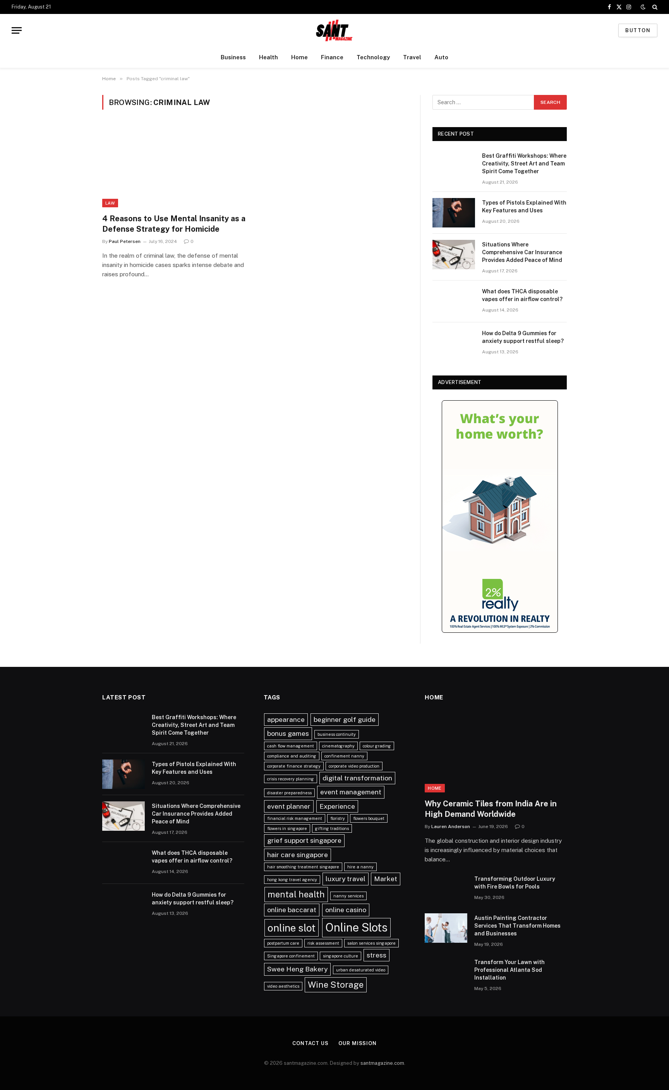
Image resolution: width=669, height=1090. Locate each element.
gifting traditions (332, 828)
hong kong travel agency (292, 879)
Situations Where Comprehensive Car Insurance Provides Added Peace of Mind (522, 252)
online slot (292, 928)
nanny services (348, 896)
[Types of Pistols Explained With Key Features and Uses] (453, 212)
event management (350, 792)
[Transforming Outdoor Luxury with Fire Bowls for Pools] (446, 889)
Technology (373, 57)
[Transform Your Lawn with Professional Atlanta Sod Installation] (446, 972)
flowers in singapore (287, 828)
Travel (412, 57)
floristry (337, 818)
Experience (337, 806)
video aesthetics (283, 986)
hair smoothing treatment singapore (303, 866)
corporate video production (354, 766)
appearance (286, 719)
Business (233, 57)
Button (637, 30)
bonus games (288, 733)
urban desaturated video (360, 970)
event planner (288, 806)
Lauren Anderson (450, 826)
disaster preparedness (289, 792)
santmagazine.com (382, 1063)
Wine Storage (336, 985)
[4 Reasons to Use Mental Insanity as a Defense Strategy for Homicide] (175, 166)
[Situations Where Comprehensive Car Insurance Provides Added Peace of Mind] (453, 254)
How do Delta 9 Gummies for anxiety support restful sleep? (523, 337)
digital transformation (357, 778)
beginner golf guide (345, 719)
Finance (332, 57)
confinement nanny (344, 756)
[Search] (654, 7)
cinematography (338, 746)
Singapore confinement (291, 956)
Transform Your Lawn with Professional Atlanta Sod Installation (509, 970)
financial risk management (294, 818)
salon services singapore (371, 943)
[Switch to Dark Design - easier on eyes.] (643, 7)
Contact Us (310, 1043)
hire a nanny (360, 866)
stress (376, 955)
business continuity (336, 734)
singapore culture (340, 956)
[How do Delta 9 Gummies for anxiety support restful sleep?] (453, 343)
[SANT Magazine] (334, 30)
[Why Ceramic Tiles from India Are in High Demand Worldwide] (496, 752)
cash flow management (290, 746)
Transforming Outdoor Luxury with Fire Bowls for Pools (514, 883)
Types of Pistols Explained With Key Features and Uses (524, 207)
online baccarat (291, 910)
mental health (296, 894)
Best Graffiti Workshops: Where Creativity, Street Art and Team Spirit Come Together (524, 163)
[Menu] (17, 30)
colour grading (377, 746)
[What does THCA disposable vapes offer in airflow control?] (453, 301)
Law (110, 203)
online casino (345, 910)
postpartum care (283, 943)
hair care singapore (297, 855)
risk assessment (323, 943)
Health (268, 57)
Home (299, 57)
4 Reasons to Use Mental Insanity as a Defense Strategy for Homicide (173, 224)
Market (385, 879)
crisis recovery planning (290, 779)
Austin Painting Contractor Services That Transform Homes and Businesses (517, 926)
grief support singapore (304, 840)
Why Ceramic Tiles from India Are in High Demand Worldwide (491, 809)
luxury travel (345, 879)
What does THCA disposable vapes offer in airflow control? (522, 295)
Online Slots (356, 927)
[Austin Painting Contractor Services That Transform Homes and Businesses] (446, 928)
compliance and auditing (291, 756)
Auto (441, 57)
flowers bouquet (368, 818)
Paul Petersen (125, 241)
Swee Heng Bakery (297, 969)
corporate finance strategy (294, 766)
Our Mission (357, 1043)
